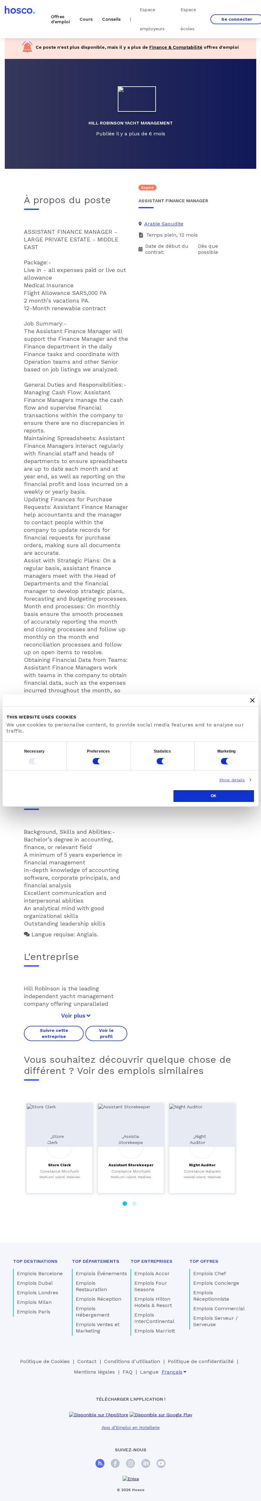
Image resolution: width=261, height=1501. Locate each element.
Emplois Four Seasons (150, 1286)
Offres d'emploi (60, 19)
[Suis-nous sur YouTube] (161, 1464)
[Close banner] (252, 700)
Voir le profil (106, 1033)
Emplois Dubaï (35, 1283)
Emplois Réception (98, 1299)
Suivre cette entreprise (54, 1033)
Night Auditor (202, 1165)
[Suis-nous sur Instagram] (130, 1464)
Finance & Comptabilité (175, 47)
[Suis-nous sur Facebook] (115, 1464)
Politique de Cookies (45, 1361)
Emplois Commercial (219, 1308)
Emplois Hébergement (92, 1311)
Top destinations (35, 1261)
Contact (86, 1361)
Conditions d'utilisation (132, 1361)
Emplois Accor (152, 1273)
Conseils (111, 19)
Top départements (95, 1261)
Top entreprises (151, 1261)
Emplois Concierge (216, 1283)
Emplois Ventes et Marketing (97, 1327)
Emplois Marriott (154, 1331)
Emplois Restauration (91, 1286)
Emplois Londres (37, 1293)
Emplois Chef (209, 1273)
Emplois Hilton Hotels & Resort (153, 1302)
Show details (232, 780)
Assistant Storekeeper (131, 1165)
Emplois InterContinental (154, 1318)
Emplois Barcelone (40, 1273)
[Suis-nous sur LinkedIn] (145, 1464)
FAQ (127, 1372)
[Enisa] (131, 1479)
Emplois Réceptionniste (211, 1296)
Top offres (203, 1261)
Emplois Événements (101, 1273)
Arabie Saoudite (163, 224)
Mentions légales (94, 1372)
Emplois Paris (33, 1312)
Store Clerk (59, 1165)
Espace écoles (188, 19)
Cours (86, 19)
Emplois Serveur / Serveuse (215, 1321)
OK (213, 796)
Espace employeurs (152, 19)
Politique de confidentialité (201, 1361)
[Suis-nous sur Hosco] (100, 1464)
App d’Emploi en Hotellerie (131, 1427)
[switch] (98, 761)
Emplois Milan (34, 1302)
